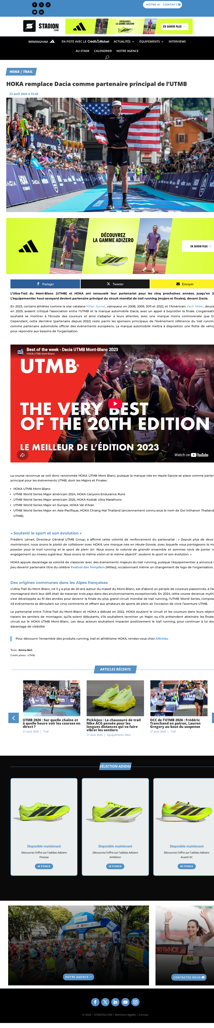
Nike (64, 735)
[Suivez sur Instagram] (48, 4)
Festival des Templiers (88, 567)
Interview (176, 731)
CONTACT (170, 4)
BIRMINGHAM (38, 42)
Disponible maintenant (44, 846)
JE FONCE (44, 866)
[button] (13, 718)
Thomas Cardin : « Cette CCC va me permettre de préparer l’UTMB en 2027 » (176, 723)
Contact (144, 1015)
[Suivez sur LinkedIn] (41, 12)
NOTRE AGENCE (127, 51)
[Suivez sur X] (41, 4)
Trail (109, 731)
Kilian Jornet (95, 306)
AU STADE (82, 51)
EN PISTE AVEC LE (74, 41)
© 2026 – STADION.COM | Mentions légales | (110, 1015)
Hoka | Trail (21, 71)
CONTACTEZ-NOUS (187, 977)
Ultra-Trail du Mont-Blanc (33, 293)
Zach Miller (195, 306)
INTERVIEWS (177, 41)
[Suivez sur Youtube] (34, 12)
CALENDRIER (103, 51)
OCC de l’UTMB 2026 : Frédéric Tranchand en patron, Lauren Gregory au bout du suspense (112, 723)
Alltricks (161, 638)
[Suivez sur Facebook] (34, 4)
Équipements (149, 41)
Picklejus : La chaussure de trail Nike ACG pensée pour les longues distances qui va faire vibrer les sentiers (50, 725)
